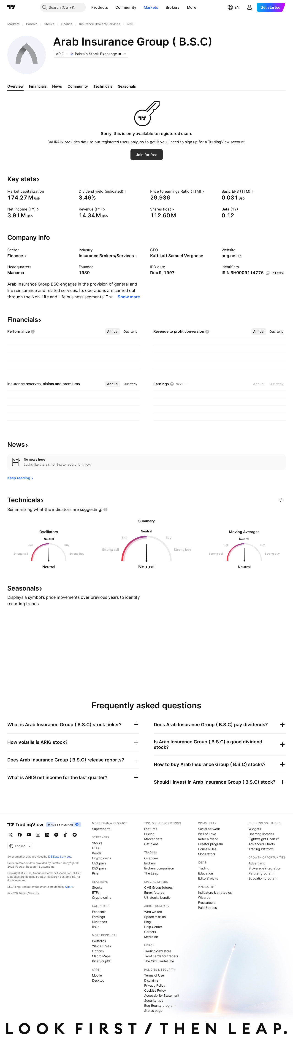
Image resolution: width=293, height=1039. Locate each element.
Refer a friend (208, 839)
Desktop (98, 980)
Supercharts (101, 829)
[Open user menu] (249, 7)
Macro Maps (101, 956)
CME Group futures (158, 887)
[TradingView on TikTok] (65, 834)
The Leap (151, 873)
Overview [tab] (15, 86)
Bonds (96, 853)
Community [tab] (78, 86)
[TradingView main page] (11, 7)
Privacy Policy (154, 985)
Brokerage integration (265, 868)
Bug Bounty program (159, 1005)
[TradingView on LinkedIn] (47, 834)
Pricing (149, 834)
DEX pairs (99, 868)
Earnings (98, 917)
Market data (153, 839)
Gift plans (151, 844)
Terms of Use (154, 975)
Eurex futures (154, 892)
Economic (99, 912)
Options (98, 951)
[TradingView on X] (10, 834)
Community (125, 7)
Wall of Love (207, 834)
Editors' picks (208, 878)
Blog (147, 922)
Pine (95, 873)
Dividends (99, 922)
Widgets (255, 829)
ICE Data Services (59, 856)
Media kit (151, 937)
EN (236, 7)
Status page (153, 1010)
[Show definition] (47, 191)
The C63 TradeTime (159, 961)
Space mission (155, 917)
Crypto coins (101, 858)
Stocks (97, 843)
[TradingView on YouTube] (29, 834)
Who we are (153, 912)
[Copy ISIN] (268, 273)
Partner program (261, 873)
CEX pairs (99, 863)
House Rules (207, 849)
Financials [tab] (38, 86)
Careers (150, 932)
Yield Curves (101, 946)
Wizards (204, 897)
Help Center (153, 927)
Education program (263, 878)
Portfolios (99, 941)
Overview (151, 858)
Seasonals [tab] (127, 86)
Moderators (206, 854)
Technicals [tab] (102, 86)
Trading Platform (261, 849)
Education (205, 873)
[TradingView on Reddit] (74, 834)
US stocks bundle (157, 897)
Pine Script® (101, 961)
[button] (111, 7)
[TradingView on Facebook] (19, 834)
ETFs (95, 848)
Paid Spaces (207, 907)
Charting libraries (261, 834)
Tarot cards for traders (161, 956)
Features (150, 829)
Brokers (173, 7)
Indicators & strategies (215, 892)
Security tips (153, 1000)
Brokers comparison (159, 868)
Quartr (69, 886)
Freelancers (206, 902)
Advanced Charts (262, 844)
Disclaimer (152, 980)
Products (99, 7)
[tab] (112, 331)
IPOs (95, 927)
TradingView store (157, 951)
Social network (209, 829)
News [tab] (57, 86)
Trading (203, 868)
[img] (120, 54)
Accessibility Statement (161, 995)
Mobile (97, 975)
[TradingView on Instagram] (38, 834)
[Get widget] (281, 500)
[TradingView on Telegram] (56, 834)
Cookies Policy (155, 990)
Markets (151, 7)
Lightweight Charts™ (264, 839)
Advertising (257, 863)
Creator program (210, 844)
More (191, 7)
